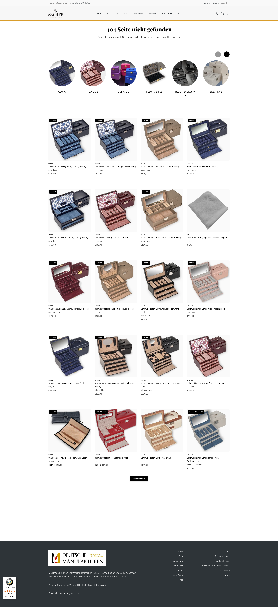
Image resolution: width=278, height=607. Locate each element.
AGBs (227, 575)
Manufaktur (178, 575)
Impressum (225, 570)
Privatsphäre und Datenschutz (216, 566)
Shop (181, 556)
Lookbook (179, 570)
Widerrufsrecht (223, 561)
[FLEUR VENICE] (154, 78)
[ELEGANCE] (216, 78)
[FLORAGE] (93, 78)
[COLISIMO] (123, 78)
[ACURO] (62, 78)
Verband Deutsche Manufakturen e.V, (88, 585)
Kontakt (226, 551)
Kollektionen (177, 566)
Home (180, 551)
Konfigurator (177, 561)
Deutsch (224, 3)
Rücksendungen (222, 556)
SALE (181, 580)
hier (151, 37)
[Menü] (14, 578)
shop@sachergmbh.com (67, 593)
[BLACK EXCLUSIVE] (185, 80)
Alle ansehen (139, 478)
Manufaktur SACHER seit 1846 (84, 3)
